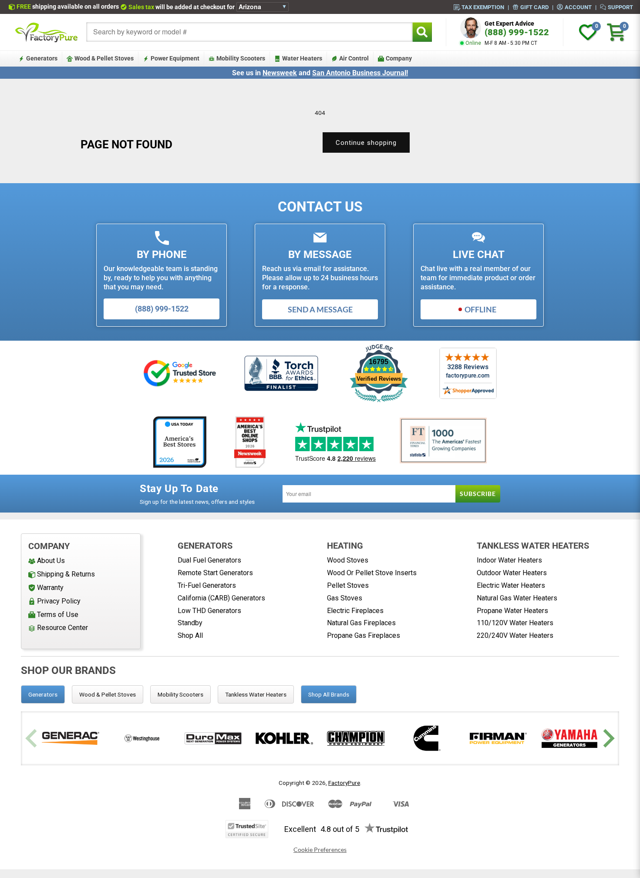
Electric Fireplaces (355, 611)
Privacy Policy (59, 601)
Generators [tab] (42, 694)
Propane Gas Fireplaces (363, 635)
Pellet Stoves (348, 585)
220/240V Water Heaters (515, 635)
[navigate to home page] (46, 32)
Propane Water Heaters (512, 611)
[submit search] (422, 32)
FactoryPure (344, 782)
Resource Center (62, 627)
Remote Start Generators (215, 573)
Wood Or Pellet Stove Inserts (372, 573)
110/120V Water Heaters (515, 623)
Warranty (50, 587)
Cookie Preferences (320, 849)
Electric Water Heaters (511, 585)
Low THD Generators (209, 611)
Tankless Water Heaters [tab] (255, 694)
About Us (51, 560)
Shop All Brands (328, 694)
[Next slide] (607, 738)
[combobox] (249, 32)
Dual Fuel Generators (209, 560)
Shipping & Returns (66, 574)
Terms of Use (57, 614)
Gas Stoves (344, 598)
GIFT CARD (534, 7)
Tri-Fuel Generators (207, 585)
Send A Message (320, 309)
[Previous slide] (32, 738)
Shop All (190, 635)
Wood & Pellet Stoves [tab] (107, 694)
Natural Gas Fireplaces (361, 623)
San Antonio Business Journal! (360, 73)
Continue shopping (366, 143)
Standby (190, 623)
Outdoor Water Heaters (512, 573)
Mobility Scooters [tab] (180, 694)
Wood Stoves (347, 560)
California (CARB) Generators (221, 598)
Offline (480, 309)
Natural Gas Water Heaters (517, 598)
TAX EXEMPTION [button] (482, 7)
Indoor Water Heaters (509, 560)
